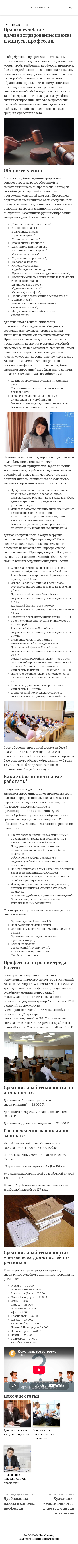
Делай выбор (39, 7)
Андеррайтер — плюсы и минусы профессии (15, 1479)
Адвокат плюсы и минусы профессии (17, 1432)
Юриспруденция (16, 24)
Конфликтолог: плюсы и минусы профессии (44, 1434)
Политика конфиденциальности (39, 1538)
